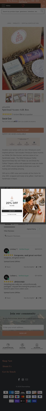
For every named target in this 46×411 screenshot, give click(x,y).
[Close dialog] (44, 190)
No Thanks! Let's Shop (12, 214)
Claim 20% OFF (12, 210)
